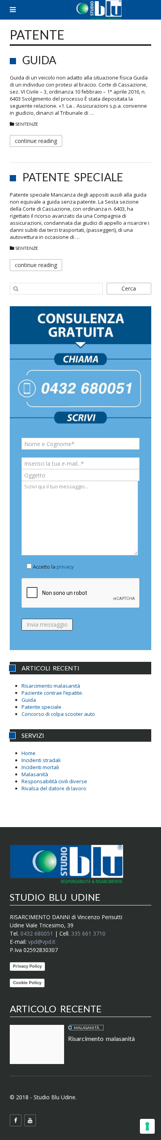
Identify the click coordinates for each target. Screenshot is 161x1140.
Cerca (129, 288)
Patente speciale (72, 177)
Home (28, 753)
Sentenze (26, 124)
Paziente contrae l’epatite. (52, 692)
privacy (65, 566)
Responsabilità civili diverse (54, 781)
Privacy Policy (27, 966)
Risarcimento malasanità (50, 685)
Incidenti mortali (40, 767)
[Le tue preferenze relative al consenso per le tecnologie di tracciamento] (147, 1126)
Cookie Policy (27, 982)
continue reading (36, 141)
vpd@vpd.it (41, 941)
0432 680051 (36, 933)
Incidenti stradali (41, 760)
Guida (39, 60)
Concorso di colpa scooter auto (58, 713)
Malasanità (34, 774)
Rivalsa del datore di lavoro (53, 788)
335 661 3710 (88, 933)
